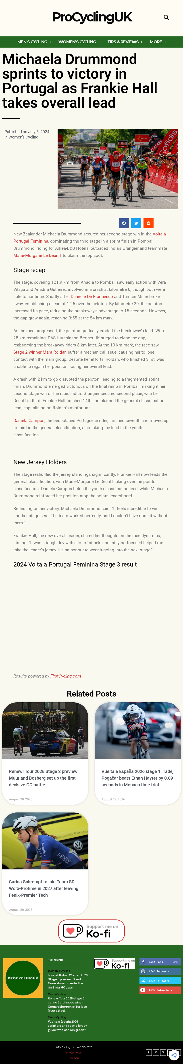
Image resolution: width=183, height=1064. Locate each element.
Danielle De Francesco (92, 296)
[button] (166, 18)
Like (175, 961)
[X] (163, 1052)
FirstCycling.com (65, 676)
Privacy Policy (73, 1052)
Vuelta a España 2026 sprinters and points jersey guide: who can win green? (67, 1025)
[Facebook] (149, 1052)
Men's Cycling (57, 994)
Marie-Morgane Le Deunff (37, 255)
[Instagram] (156, 1052)
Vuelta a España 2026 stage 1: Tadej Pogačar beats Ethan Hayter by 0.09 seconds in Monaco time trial (138, 778)
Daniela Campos (28, 420)
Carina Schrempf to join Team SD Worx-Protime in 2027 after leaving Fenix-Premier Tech (43, 888)
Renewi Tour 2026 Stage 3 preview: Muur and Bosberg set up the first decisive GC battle (44, 778)
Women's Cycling (23, 137)
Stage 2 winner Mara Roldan (40, 352)
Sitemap (74, 1058)
